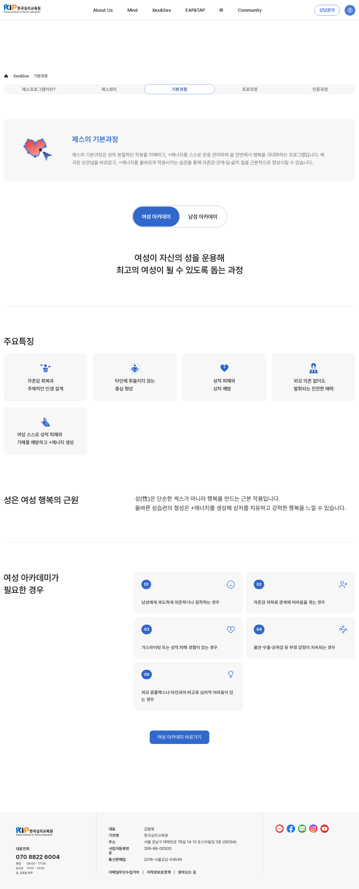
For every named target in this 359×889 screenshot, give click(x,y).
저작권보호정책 (159, 872)
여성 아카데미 (156, 216)
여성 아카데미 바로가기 (179, 737)
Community (250, 10)
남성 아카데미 (202, 216)
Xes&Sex (161, 10)
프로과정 (250, 89)
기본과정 (179, 89)
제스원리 (109, 89)
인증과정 (320, 89)
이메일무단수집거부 (124, 872)
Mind (132, 10)
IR (221, 10)
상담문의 (327, 10)
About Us (103, 10)
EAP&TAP (195, 10)
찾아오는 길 (187, 872)
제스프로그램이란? (39, 89)
